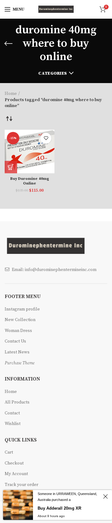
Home (11, 93)
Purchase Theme (20, 363)
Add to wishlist (45, 138)
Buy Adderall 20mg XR (59, 508)
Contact (12, 413)
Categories (52, 73)
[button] (11, 167)
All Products (17, 402)
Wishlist (13, 424)
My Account (16, 474)
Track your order (21, 485)
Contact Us (15, 341)
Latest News (17, 352)
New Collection (20, 320)
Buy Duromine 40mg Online (29, 181)
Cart (9, 452)
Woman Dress (18, 331)
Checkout (14, 463)
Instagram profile (22, 309)
